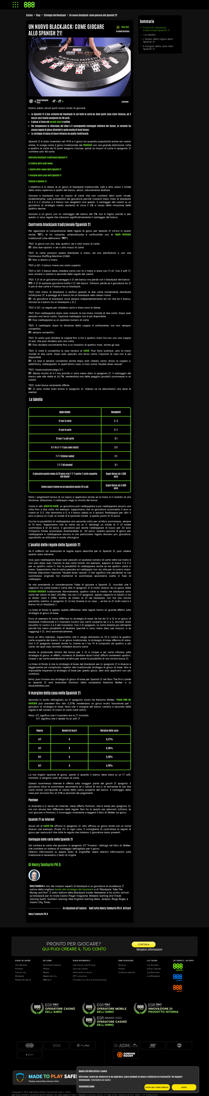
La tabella (149, 34)
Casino (29, 15)
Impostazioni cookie (86, 1086)
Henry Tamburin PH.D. (42, 101)
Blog (38, 15)
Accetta (184, 1087)
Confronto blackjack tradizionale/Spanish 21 (156, 29)
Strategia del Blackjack (55, 15)
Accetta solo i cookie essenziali (157, 1087)
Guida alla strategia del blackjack (73, 889)
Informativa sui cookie (100, 1079)
